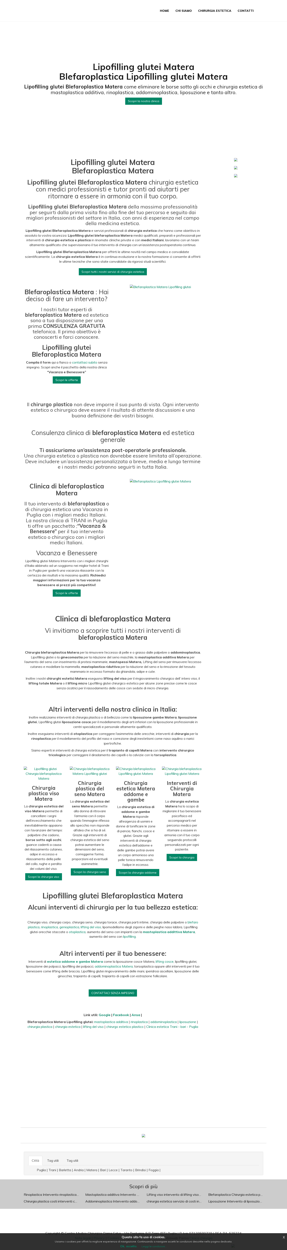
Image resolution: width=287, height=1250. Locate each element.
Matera (91, 1170)
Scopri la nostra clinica (143, 101)
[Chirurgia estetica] (143, 1135)
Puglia (41, 1170)
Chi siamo (183, 11)
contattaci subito (84, 362)
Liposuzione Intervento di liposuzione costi (239, 1201)
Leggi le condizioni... (154, 1246)
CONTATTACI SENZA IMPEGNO (112, 993)
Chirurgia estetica (214, 11)
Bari (103, 1170)
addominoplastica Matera (114, 966)
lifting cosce (165, 961)
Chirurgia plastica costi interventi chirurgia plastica (61, 1201)
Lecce (113, 1170)
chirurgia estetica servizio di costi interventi (179, 1201)
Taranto (126, 1170)
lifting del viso (91, 927)
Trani (52, 1170)
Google (105, 1015)
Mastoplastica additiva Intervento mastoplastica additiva (128, 1194)
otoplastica (77, 932)
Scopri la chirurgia (181, 857)
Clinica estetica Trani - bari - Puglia (172, 1027)
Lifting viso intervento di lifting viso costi (177, 1194)
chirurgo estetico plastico (125, 1027)
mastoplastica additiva (111, 1022)
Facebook (121, 1015)
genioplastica (69, 927)
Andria (79, 1170)
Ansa (136, 1015)
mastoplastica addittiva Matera (169, 932)
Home (164, 11)
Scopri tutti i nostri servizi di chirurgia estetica (113, 272)
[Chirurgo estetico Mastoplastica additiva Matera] (235, 167)
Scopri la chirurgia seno (90, 872)
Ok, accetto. (128, 1246)
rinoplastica (49, 927)
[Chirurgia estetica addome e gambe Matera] (235, 175)
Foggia (154, 1170)
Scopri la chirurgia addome (138, 872)
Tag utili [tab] (53, 1160)
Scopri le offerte (66, 380)
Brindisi (140, 1170)
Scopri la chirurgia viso (43, 877)
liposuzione (187, 1022)
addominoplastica (163, 1022)
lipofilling (129, 936)
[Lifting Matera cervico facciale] (235, 159)
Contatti (246, 11)
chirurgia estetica (67, 1027)
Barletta (65, 1170)
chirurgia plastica (40, 1027)
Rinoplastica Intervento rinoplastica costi (54, 1194)
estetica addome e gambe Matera (75, 961)
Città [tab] (35, 1160)
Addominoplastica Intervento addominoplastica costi (124, 1201)
